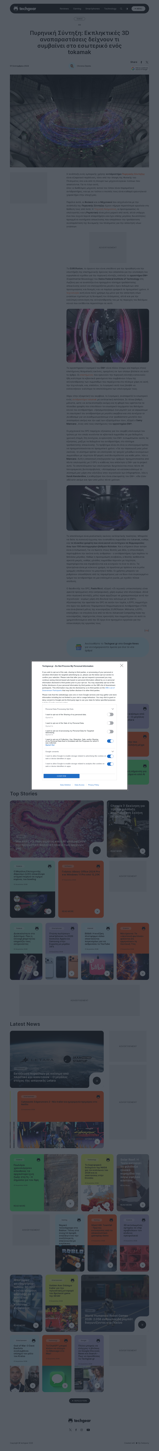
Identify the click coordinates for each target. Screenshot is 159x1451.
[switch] (110, 714)
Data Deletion (65, 785)
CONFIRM (61, 776)
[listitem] (79, 709)
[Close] (122, 666)
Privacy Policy (93, 785)
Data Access (79, 785)
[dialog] (79, 725)
